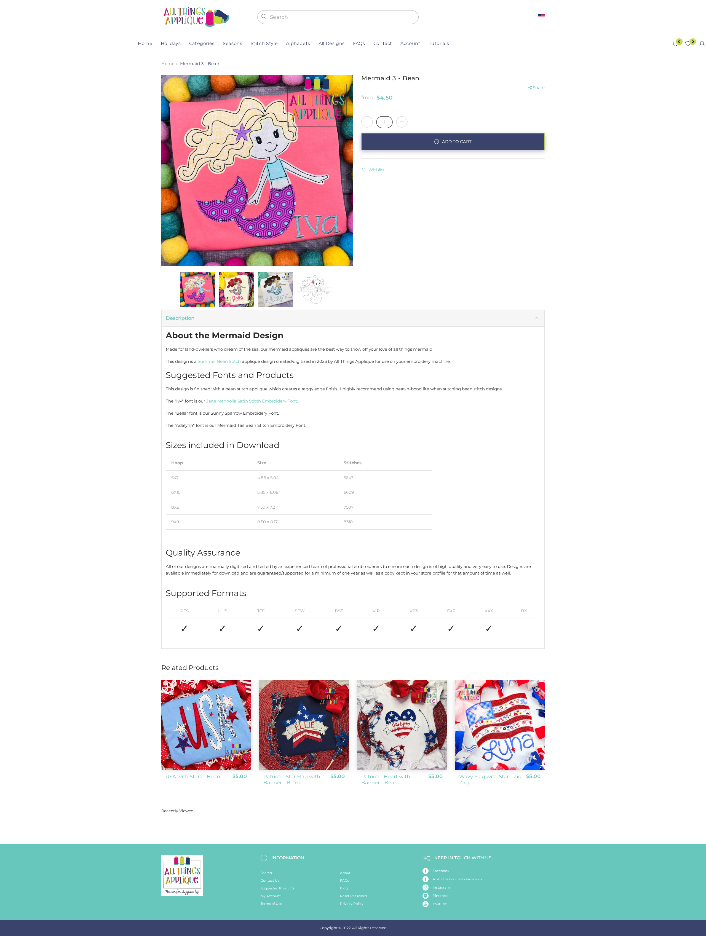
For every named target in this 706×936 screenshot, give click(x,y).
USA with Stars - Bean (192, 777)
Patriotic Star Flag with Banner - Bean (291, 780)
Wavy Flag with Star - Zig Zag (490, 780)
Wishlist (376, 169)
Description (180, 318)
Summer (207, 361)
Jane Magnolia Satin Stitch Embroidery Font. (252, 401)
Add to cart (457, 141)
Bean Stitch (229, 361)
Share (539, 87)
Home (168, 63)
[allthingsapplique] (195, 16)
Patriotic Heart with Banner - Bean (385, 780)
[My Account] (702, 43)
